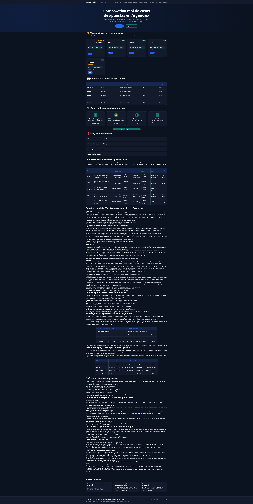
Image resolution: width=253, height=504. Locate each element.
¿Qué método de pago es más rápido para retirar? (100, 144)
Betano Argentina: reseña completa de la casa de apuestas (98, 484)
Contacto (165, 499)
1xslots (130, 164)
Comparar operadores (131, 26)
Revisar (90, 54)
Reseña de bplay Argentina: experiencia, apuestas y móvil (152, 484)
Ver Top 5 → (119, 26)
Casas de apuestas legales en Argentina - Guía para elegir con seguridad (126, 484)
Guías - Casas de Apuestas (130, 2)
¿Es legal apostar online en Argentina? (97, 138)
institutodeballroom (96, 2)
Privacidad (152, 499)
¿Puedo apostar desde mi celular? (96, 149)
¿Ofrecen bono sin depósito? (95, 154)
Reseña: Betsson (163, 2)
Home (116, 2)
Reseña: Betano (153, 2)
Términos (158, 499)
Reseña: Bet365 (143, 2)
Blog (121, 2)
